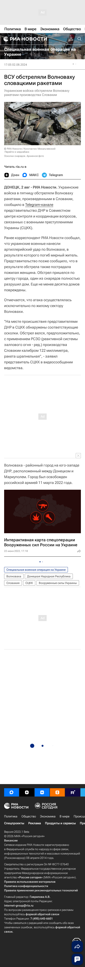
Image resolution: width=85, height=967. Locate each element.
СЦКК (29, 583)
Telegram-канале (39, 204)
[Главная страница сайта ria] (25, 39)
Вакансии (11, 840)
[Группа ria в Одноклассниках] (57, 792)
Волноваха (13, 576)
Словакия (13, 583)
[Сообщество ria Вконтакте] (42, 792)
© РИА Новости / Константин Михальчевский (29, 148)
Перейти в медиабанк (17, 151)
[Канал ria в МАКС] (11, 792)
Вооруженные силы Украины (58, 583)
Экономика (47, 816)
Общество (28, 816)
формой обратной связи (42, 914)
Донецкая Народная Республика (49, 576)
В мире (65, 816)
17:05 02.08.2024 (15, 64)
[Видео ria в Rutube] (72, 792)
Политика (10, 816)
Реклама (34, 823)
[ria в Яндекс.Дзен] (26, 792)
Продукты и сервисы (60, 823)
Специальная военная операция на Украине (36, 569)
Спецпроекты (14, 823)
